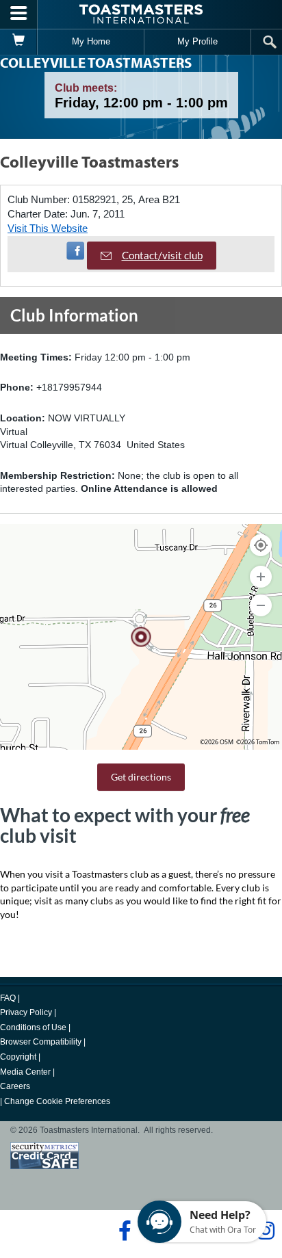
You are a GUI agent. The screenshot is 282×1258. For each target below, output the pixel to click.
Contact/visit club (162, 255)
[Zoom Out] (261, 605)
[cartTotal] (19, 42)
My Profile (197, 41)
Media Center (25, 1072)
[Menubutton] (19, 14)
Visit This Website (48, 228)
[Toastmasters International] (141, 14)
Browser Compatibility (40, 1042)
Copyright (18, 1057)
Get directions (141, 777)
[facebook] (122, 1231)
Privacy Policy (26, 1012)
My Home (91, 41)
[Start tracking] (261, 545)
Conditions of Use (33, 1027)
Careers (15, 1086)
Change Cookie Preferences (57, 1101)
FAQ (8, 998)
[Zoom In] (261, 577)
